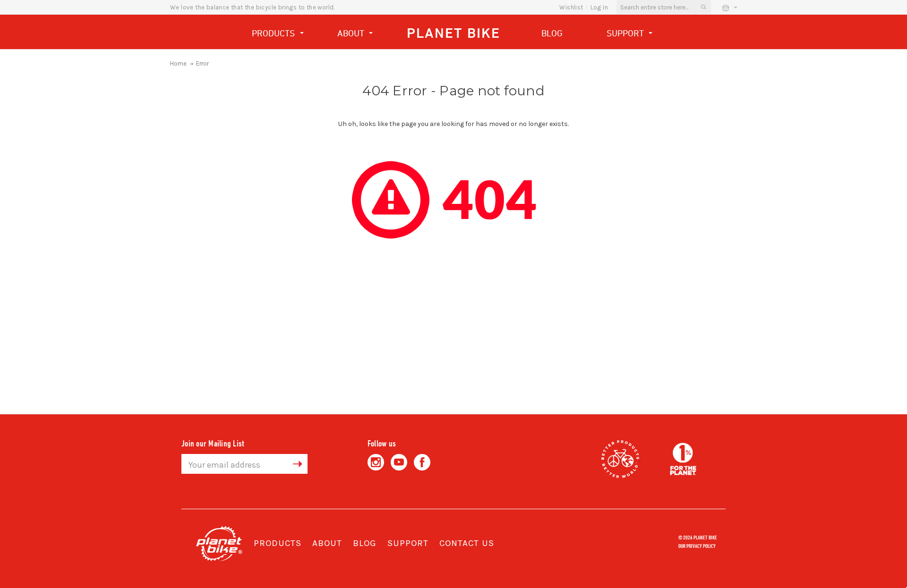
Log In (599, 7)
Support (626, 33)
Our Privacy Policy (697, 545)
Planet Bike (453, 33)
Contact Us (466, 543)
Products (274, 33)
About (352, 33)
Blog (552, 33)
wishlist (571, 7)
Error (202, 63)
